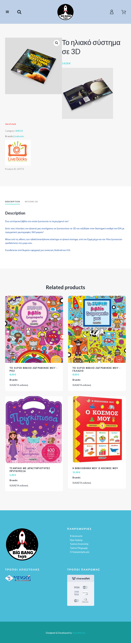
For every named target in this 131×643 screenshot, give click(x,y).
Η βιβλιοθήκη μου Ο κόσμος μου (95, 468)
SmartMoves (78, 632)
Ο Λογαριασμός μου (79, 552)
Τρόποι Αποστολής (79, 544)
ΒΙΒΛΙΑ (19, 130)
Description (12, 201)
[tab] (12, 202)
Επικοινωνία (76, 536)
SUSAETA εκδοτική (19, 385)
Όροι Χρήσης (76, 540)
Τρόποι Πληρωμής (79, 548)
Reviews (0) (31, 201)
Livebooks (19, 136)
